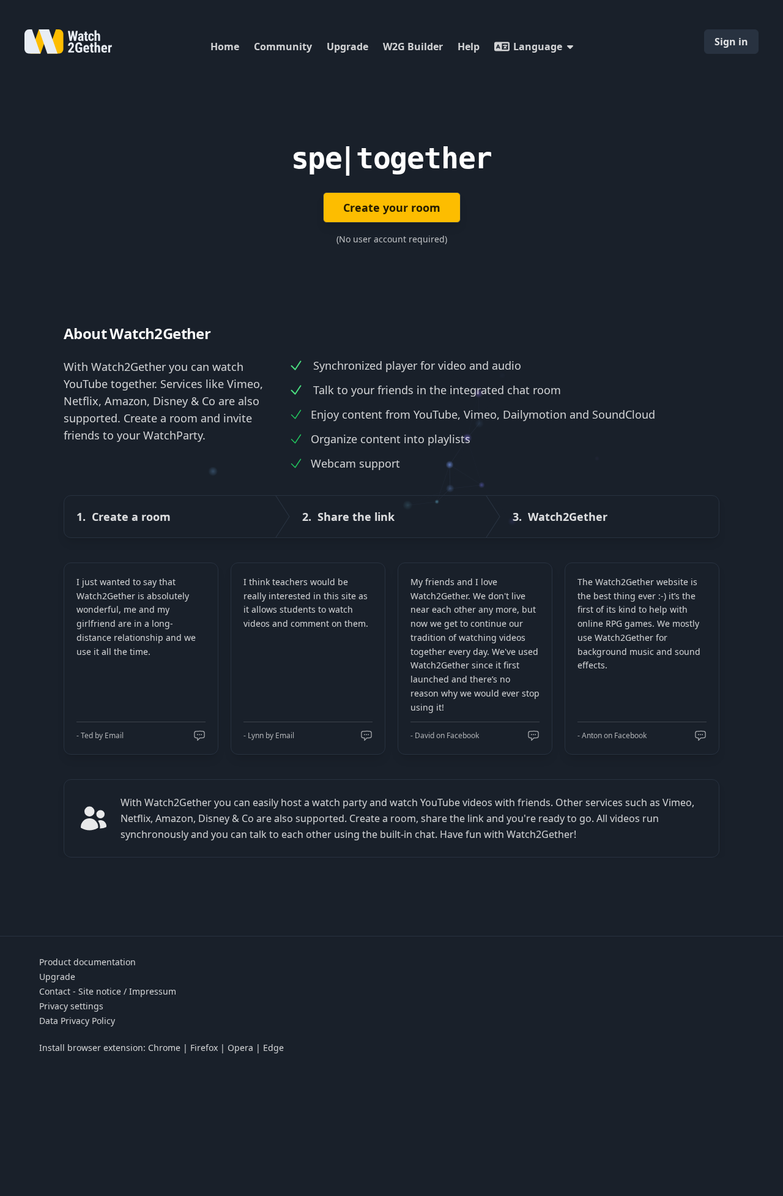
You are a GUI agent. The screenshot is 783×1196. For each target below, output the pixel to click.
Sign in (731, 41)
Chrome (164, 1047)
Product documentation (87, 962)
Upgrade (347, 46)
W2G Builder (413, 46)
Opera (240, 1047)
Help (469, 46)
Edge (273, 1047)
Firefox (204, 1047)
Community (283, 46)
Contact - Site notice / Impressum (107, 991)
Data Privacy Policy (77, 1020)
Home (224, 46)
